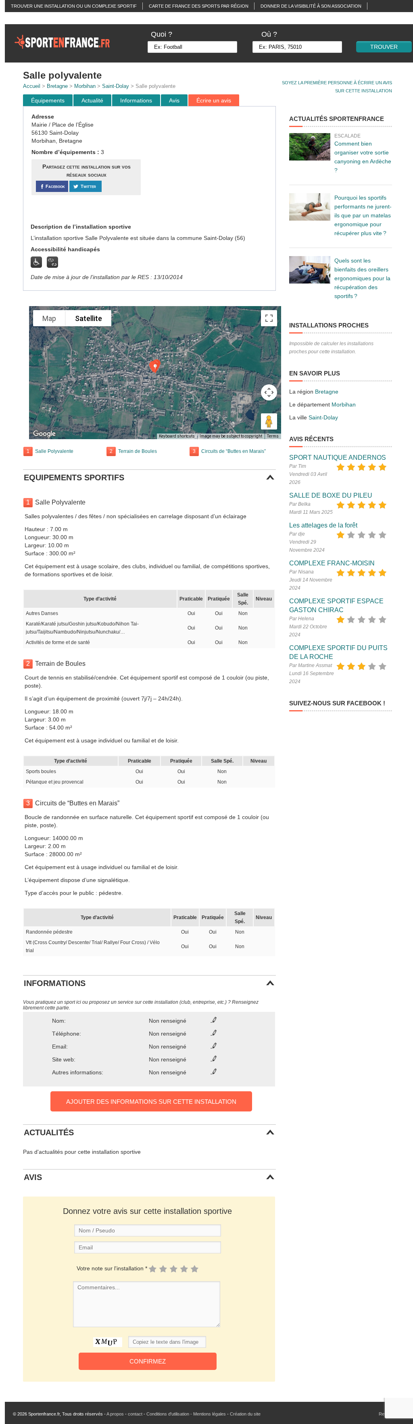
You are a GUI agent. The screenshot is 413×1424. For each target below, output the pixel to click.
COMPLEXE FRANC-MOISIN (332, 563)
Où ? (269, 34)
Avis (174, 100)
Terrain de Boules (137, 451)
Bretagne (57, 86)
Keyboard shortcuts (177, 436)
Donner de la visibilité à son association (311, 6)
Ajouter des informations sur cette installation (151, 1101)
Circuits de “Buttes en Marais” (233, 451)
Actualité (92, 100)
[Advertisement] (209, 165)
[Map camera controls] (269, 392)
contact (135, 1413)
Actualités (24, 18)
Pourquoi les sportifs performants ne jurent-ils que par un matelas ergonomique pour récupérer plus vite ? (363, 215)
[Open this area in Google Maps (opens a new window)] (44, 434)
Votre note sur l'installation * (112, 1268)
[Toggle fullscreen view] (269, 318)
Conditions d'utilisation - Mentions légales (186, 1413)
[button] (155, 367)
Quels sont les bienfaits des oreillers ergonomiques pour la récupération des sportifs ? (362, 278)
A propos (115, 1413)
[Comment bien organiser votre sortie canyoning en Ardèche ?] (309, 147)
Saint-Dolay (115, 86)
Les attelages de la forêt (323, 525)
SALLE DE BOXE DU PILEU (330, 495)
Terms (273, 436)
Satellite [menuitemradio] (88, 318)
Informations (136, 100)
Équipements (48, 100)
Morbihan (85, 86)
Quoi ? (161, 34)
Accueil (31, 86)
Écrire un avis (213, 100)
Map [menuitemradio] (49, 318)
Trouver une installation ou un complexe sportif (74, 6)
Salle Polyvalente (54, 451)
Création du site (245, 1413)
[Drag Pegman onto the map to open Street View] (269, 421)
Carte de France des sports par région (198, 6)
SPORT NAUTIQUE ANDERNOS (337, 457)
